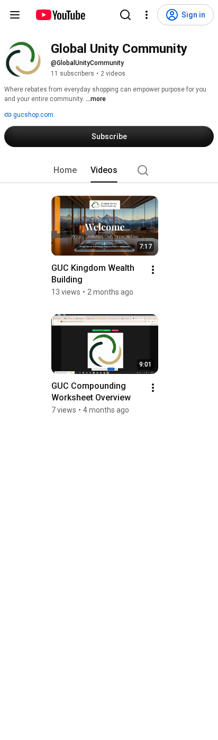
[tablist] (109, 170)
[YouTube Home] (60, 15)
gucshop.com (32, 114)
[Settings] (146, 14)
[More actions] (153, 269)
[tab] (65, 170)
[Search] (125, 14)
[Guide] (14, 14)
